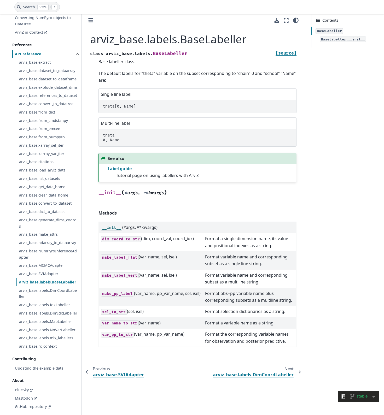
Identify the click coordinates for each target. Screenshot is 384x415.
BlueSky (22, 389)
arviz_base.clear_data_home (43, 195)
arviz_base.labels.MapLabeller (45, 321)
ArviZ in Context (29, 32)
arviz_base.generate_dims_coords (48, 223)
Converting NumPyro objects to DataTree (43, 21)
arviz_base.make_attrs (38, 234)
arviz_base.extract (35, 62)
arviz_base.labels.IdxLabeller (44, 304)
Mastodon (24, 398)
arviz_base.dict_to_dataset (42, 211)
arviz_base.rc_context (38, 346)
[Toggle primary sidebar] (91, 20)
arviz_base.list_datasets (39, 178)
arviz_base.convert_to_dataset (45, 203)
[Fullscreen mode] (286, 20)
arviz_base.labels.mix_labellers (46, 337)
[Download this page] (277, 20)
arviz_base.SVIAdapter (38, 273)
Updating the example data (39, 368)
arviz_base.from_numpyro (42, 136)
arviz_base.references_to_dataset (48, 95)
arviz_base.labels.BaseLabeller (47, 282)
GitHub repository (31, 406)
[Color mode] (296, 20)
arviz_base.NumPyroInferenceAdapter (48, 254)
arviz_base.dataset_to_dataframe (48, 78)
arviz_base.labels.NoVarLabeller (47, 329)
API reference (28, 54)
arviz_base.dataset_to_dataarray (47, 70)
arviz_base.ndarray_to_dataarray (47, 242)
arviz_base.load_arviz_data (42, 170)
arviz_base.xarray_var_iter (41, 153)
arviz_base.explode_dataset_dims (48, 87)
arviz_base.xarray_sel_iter (41, 145)
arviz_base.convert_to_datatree (46, 103)
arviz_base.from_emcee (39, 128)
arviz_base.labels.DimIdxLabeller (48, 313)
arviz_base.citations (36, 161)
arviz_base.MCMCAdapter (41, 265)
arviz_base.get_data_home (42, 186)
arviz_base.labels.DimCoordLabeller (48, 293)
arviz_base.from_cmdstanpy (43, 120)
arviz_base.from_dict (37, 112)
